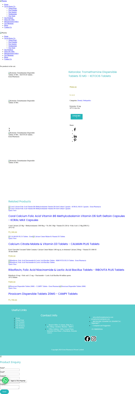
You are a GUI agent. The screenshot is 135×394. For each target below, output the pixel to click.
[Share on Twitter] (75, 134)
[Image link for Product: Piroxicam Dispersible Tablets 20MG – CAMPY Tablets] (47, 286)
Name (2, 368)
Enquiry (3, 384)
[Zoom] (9, 71)
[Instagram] (93, 338)
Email (2, 372)
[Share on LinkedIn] (75, 137)
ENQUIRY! (77, 116)
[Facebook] (87, 338)
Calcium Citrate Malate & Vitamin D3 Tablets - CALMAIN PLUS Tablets (53, 244)
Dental (80, 100)
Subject (3, 376)
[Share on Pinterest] (75, 141)
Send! (4, 392)
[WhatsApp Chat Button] (5, 380)
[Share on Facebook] (75, 131)
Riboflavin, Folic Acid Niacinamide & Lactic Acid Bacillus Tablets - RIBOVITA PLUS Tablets (66, 270)
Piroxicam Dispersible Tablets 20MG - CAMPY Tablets (43, 294)
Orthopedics (87, 100)
